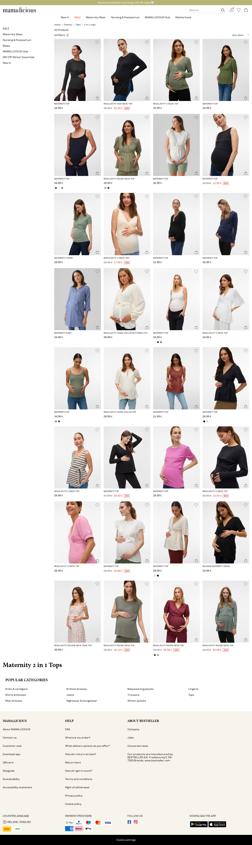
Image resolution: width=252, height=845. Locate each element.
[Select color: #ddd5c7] (207, 421)
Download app (11, 754)
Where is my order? (77, 737)
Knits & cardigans (16, 689)
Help (69, 721)
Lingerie (193, 689)
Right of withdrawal (77, 787)
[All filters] (62, 35)
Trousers (133, 694)
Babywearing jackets (140, 689)
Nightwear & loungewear (81, 700)
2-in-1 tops (90, 24)
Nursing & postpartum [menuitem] (125, 17)
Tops (78, 24)
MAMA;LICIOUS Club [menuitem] (157, 17)
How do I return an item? (80, 754)
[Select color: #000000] (204, 421)
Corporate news (137, 746)
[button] (77, 70)
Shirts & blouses (15, 694)
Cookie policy (73, 804)
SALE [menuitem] (77, 17)
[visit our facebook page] (129, 823)
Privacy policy (73, 795)
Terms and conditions (78, 779)
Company (133, 729)
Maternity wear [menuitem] (96, 17)
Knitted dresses (76, 689)
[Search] (223, 10)
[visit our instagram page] (135, 823)
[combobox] (230, 35)
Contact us (10, 737)
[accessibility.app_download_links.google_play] (199, 827)
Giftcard (8, 762)
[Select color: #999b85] (105, 188)
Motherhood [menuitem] (183, 17)
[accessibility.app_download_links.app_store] (217, 827)
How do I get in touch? (78, 770)
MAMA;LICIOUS (15, 721)
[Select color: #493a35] (55, 188)
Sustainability (11, 779)
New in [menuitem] (65, 17)
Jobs (130, 737)
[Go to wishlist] (239, 11)
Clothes (68, 24)
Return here (73, 762)
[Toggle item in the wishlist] (97, 42)
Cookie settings (126, 839)
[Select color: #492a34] (108, 188)
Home (57, 24)
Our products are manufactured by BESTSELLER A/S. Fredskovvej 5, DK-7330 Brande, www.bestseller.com (150, 757)
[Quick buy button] (97, 98)
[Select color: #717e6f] (62, 188)
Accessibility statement (17, 787)
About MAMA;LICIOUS (16, 729)
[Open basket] (246, 10)
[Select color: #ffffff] (59, 188)
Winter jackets (136, 700)
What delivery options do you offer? (87, 746)
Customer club (12, 746)
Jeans (70, 694)
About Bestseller (143, 721)
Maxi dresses (13, 700)
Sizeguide (9, 770)
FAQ (67, 729)
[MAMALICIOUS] (19, 11)
